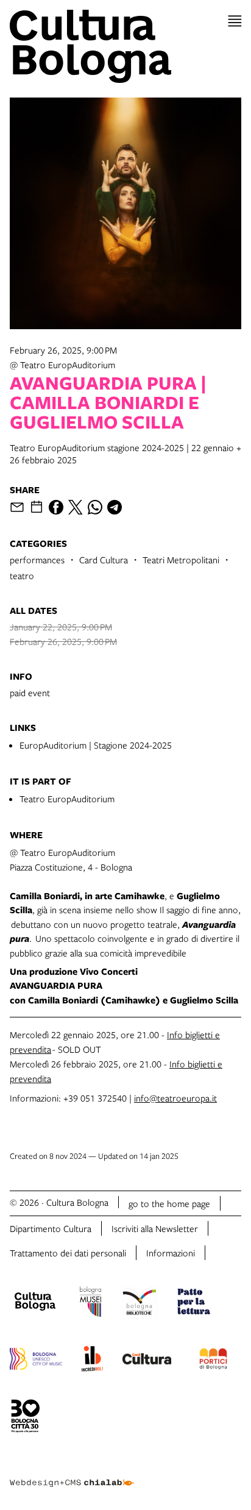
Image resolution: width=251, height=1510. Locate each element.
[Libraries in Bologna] (139, 1303)
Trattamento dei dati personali (68, 1253)
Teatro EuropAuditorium (67, 798)
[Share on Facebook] (56, 507)
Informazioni (170, 1253)
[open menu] (235, 21)
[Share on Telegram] (114, 507)
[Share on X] (75, 507)
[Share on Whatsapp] (95, 507)
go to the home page (169, 1203)
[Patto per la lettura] (193, 1303)
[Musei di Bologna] (90, 1303)
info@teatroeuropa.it (175, 1098)
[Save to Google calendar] (36, 507)
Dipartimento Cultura (50, 1228)
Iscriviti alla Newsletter (154, 1228)
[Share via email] (17, 507)
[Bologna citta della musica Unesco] (36, 1360)
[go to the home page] (125, 46)
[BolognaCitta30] (25, 1418)
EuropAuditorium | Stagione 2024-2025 (95, 745)
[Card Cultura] (146, 1360)
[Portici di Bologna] (213, 1361)
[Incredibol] (92, 1360)
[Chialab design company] (72, 1473)
